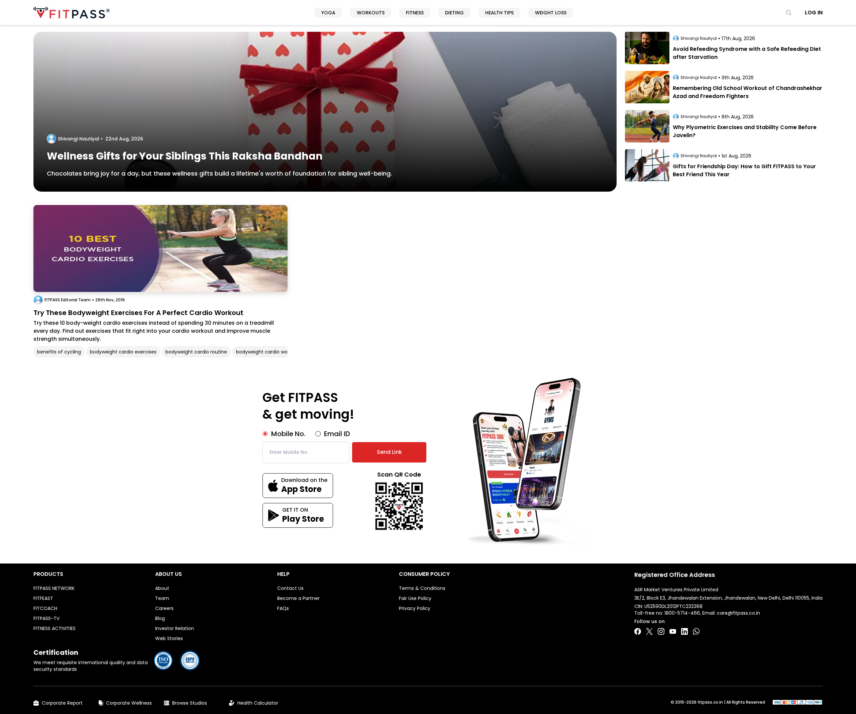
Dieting (454, 12)
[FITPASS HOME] (71, 12)
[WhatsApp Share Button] (696, 631)
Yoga (328, 12)
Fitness (415, 12)
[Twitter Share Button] (649, 631)
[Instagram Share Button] (661, 631)
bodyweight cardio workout (268, 351)
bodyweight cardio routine (196, 351)
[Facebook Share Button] (637, 631)
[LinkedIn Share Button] (684, 631)
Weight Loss (550, 12)
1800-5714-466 (682, 613)
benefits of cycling (59, 351)
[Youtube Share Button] (672, 631)
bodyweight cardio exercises (123, 351)
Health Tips (499, 12)
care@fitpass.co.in (738, 613)
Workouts (371, 12)
